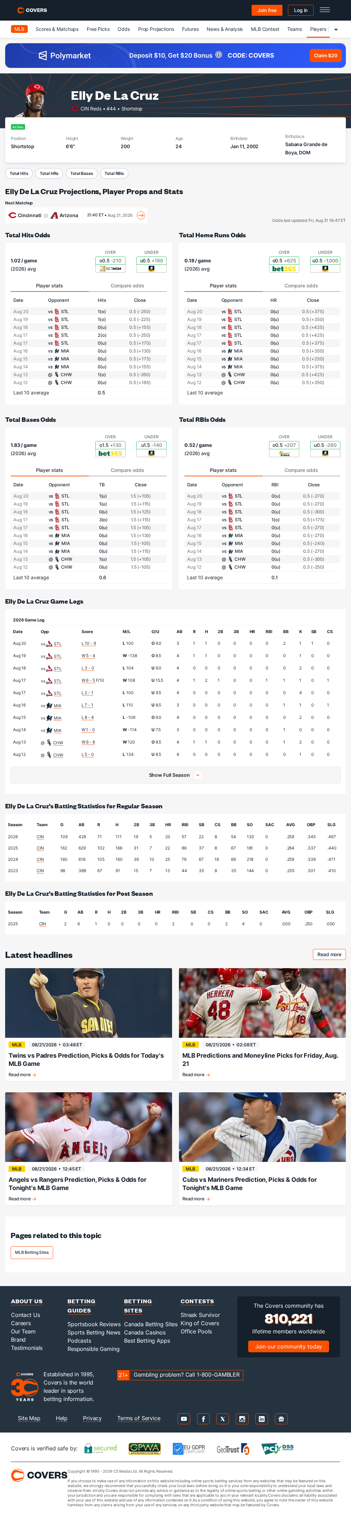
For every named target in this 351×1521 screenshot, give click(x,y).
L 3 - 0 (88, 667)
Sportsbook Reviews (94, 1324)
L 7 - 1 (87, 705)
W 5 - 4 (88, 655)
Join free (267, 10)
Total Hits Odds (27, 234)
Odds (124, 29)
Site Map (29, 1418)
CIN (40, 836)
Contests (197, 1301)
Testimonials (27, 1347)
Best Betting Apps (147, 1340)
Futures (190, 29)
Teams (294, 29)
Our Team (23, 1331)
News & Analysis (225, 29)
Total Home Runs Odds (212, 234)
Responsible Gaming (93, 1348)
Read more (331, 955)
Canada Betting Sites (151, 1324)
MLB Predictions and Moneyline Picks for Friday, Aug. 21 (260, 1059)
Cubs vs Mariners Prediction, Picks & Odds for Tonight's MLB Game (249, 1183)
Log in (300, 10)
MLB (19, 29)
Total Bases (81, 173)
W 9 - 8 (88, 742)
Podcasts (79, 1340)
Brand (18, 1339)
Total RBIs (114, 173)
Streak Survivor (200, 1314)
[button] (175, 775)
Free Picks (98, 29)
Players (318, 29)
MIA (57, 705)
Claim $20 (325, 55)
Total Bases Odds (30, 419)
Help (62, 1418)
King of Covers (200, 1323)
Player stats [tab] (49, 285)
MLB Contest (265, 29)
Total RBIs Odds (202, 419)
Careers (21, 1323)
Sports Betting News (94, 1332)
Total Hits (19, 173)
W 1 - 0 (88, 729)
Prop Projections (156, 29)
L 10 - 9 (89, 643)
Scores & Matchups (57, 29)
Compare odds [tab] (127, 285)
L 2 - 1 (87, 692)
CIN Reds (91, 108)
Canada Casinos (145, 1332)
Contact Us (25, 1314)
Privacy (92, 1418)
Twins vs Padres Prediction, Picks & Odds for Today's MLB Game (86, 1059)
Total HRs (49, 173)
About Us (27, 1301)
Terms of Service (138, 1418)
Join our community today (289, 1346)
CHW (58, 742)
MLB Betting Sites (32, 1252)
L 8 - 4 (88, 717)
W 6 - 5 (89, 680)
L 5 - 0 (88, 754)
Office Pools (196, 1331)
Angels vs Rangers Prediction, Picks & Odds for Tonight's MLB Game (77, 1183)
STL (58, 643)
